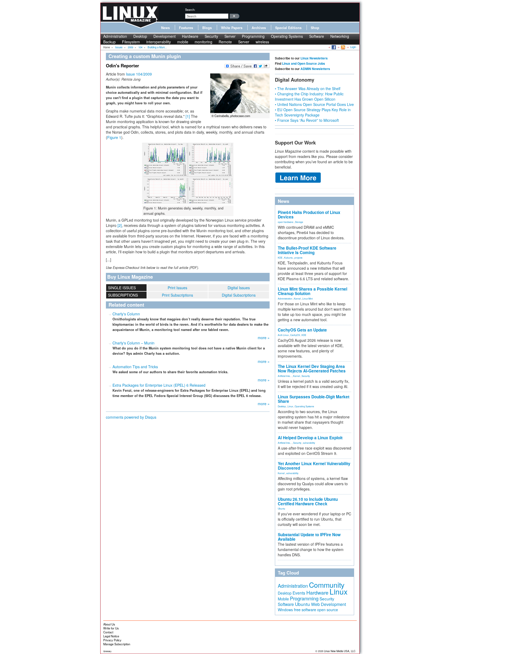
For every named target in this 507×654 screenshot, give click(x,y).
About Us (109, 624)
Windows (285, 609)
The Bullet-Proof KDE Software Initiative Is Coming (307, 250)
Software (316, 36)
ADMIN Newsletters (315, 68)
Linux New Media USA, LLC (339, 651)
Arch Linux (283, 335)
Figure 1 (114, 137)
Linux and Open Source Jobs (303, 63)
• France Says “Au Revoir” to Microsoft (307, 120)
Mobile (283, 598)
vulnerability (309, 442)
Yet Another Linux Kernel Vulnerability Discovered (314, 466)
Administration (115, 36)
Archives (259, 27)
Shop (315, 27)
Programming (253, 36)
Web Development (328, 604)
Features (186, 27)
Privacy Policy (112, 640)
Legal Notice (111, 636)
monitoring (203, 41)
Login (353, 47)
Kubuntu (288, 257)
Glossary (107, 651)
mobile (182, 41)
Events (299, 593)
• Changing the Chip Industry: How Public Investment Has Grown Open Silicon (309, 96)
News (165, 27)
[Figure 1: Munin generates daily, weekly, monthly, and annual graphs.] (188, 173)
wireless (262, 41)
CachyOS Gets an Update (302, 330)
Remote (225, 41)
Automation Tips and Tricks (135, 366)
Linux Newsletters (314, 58)
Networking (339, 36)
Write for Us (111, 628)
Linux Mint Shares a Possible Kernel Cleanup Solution (312, 291)
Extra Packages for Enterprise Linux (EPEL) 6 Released (158, 385)
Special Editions (288, 27)
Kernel (297, 298)
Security (211, 36)
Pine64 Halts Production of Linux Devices (309, 214)
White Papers (231, 27)
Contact (108, 632)
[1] (188, 116)
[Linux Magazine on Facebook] (333, 47)
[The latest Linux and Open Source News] (342, 47)
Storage (299, 221)
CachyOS (295, 335)
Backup (109, 41)
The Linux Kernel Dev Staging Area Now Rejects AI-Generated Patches (312, 368)
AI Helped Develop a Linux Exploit (310, 438)
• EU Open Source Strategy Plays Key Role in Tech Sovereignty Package (313, 112)
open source (327, 609)
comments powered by (131, 417)
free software (305, 609)
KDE (280, 257)
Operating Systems (287, 36)
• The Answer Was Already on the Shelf (307, 88)
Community (326, 585)
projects (298, 257)
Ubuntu (281, 508)
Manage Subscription (116, 644)
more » (264, 337)
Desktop (140, 36)
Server (230, 36)
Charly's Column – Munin (133, 342)
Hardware (190, 36)
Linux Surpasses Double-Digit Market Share (313, 399)
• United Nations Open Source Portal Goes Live (314, 104)
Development (164, 36)
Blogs (207, 27)
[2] (120, 225)
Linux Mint (307, 298)
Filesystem (131, 41)
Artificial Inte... (285, 375)
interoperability (158, 41)
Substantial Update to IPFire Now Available (309, 537)
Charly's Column (126, 313)
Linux (290, 406)
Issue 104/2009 (139, 74)
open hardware (285, 221)
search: (190, 9)
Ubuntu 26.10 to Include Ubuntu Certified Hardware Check (308, 501)
